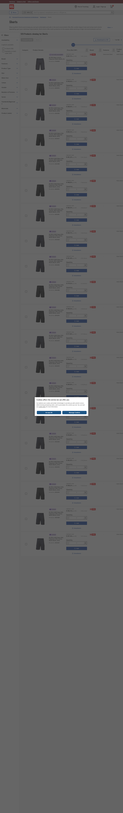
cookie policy (42, 407)
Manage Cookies (74, 412)
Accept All (49, 412)
